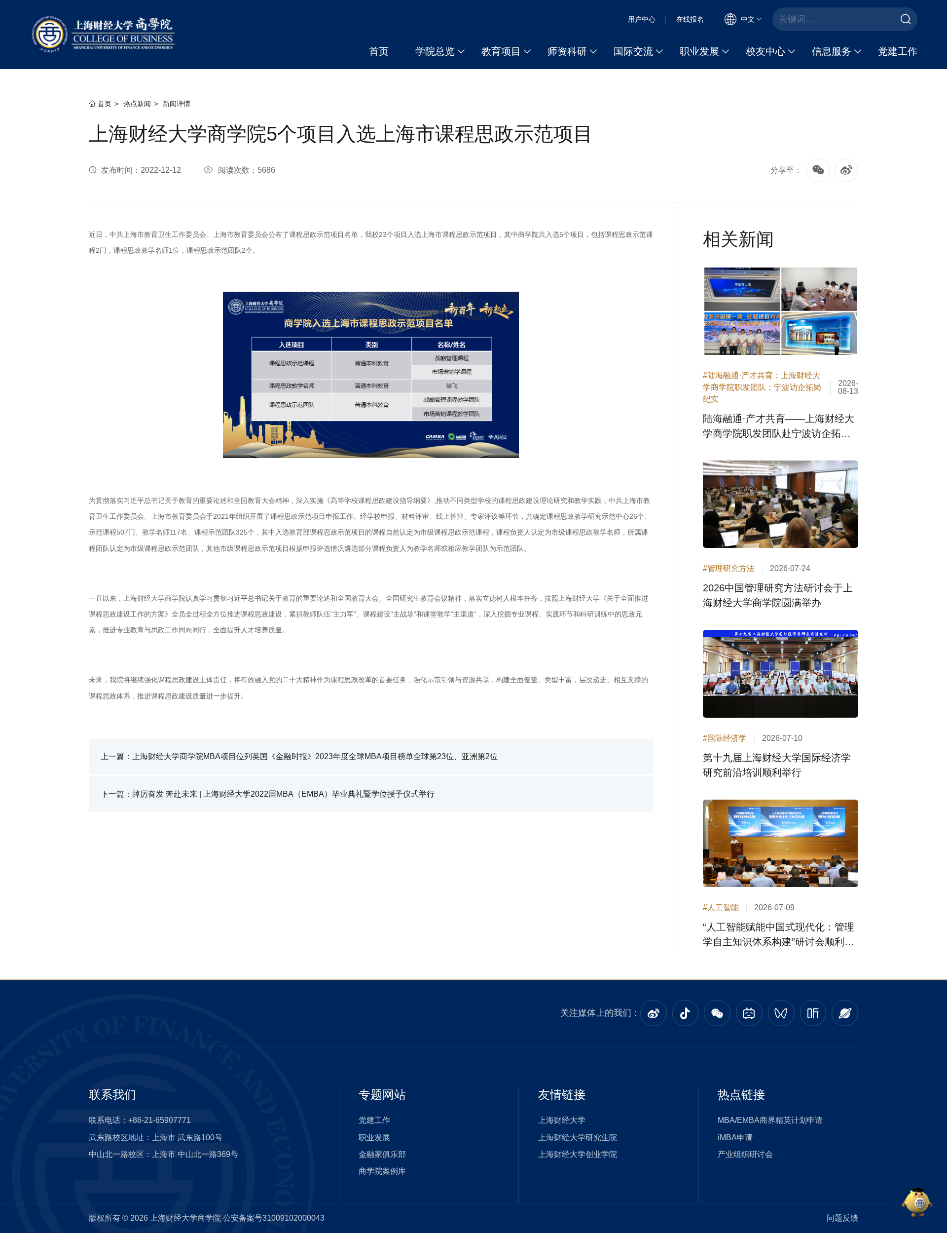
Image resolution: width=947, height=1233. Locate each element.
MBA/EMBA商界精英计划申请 (770, 1120)
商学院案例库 (382, 1171)
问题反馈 (842, 1218)
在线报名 (690, 19)
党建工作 (897, 51)
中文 (748, 19)
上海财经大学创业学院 (577, 1154)
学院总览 (435, 51)
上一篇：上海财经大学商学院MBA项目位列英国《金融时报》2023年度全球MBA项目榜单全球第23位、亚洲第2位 (299, 756)
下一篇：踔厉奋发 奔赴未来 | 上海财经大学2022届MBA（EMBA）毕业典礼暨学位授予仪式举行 (268, 794)
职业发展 (699, 51)
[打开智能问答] (917, 1203)
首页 (379, 51)
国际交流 (633, 51)
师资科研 (567, 51)
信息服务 (831, 51)
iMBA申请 (735, 1137)
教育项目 (501, 51)
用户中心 (642, 19)
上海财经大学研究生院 (577, 1137)
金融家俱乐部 (382, 1154)
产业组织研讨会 (745, 1154)
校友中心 (765, 51)
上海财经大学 (561, 1120)
